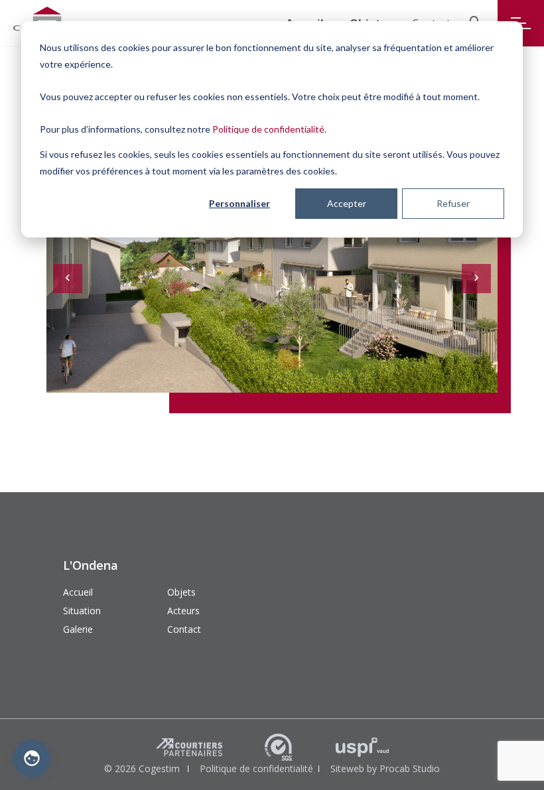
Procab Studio (409, 768)
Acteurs (183, 610)
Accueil (78, 592)
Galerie (78, 629)
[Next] (476, 278)
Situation (82, 610)
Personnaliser (239, 203)
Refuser (453, 203)
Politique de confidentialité (268, 129)
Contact (184, 629)
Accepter (346, 203)
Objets (181, 592)
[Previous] (67, 278)
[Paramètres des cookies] (31, 758)
